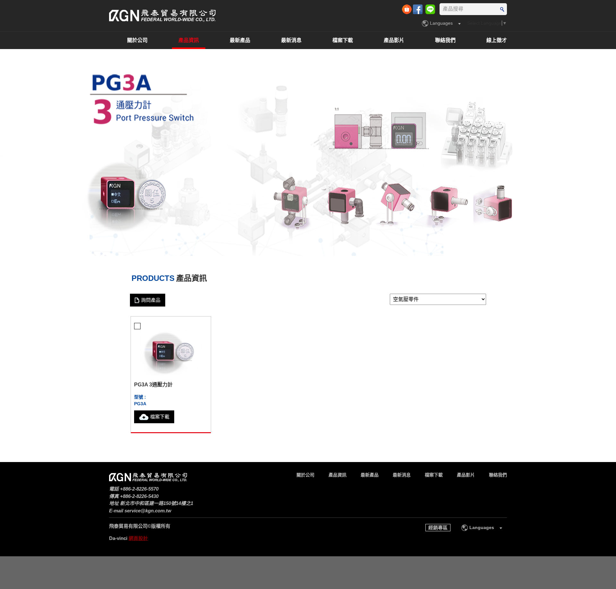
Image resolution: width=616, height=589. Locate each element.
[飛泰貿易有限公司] (162, 15)
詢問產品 (150, 300)
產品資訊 (188, 40)
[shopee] (407, 8)
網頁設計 (138, 538)
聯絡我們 (445, 40)
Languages (441, 23)
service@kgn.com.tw (147, 510)
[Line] (430, 8)
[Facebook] (418, 8)
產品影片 (394, 40)
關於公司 (137, 40)
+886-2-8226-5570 (139, 489)
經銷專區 (438, 527)
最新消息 (291, 40)
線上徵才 (496, 40)
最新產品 (240, 40)
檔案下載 (342, 40)
